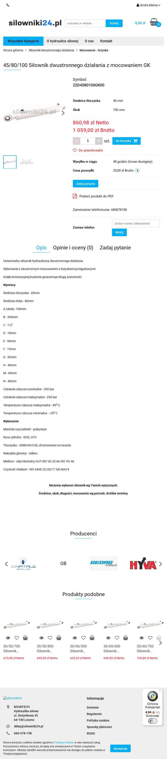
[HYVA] (144, 563)
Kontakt (106, 41)
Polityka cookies (98, 720)
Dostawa (93, 707)
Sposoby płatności (99, 727)
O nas (89, 41)
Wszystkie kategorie (23, 41)
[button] (95, 698)
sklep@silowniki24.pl (28, 726)
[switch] (152, 720)
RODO (91, 733)
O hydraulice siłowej (62, 41)
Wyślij (119, 232)
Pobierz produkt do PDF (96, 196)
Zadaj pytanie (85, 183)
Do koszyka (124, 141)
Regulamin (94, 714)
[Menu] (160, 691)
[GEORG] (104, 563)
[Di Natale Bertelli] (23, 563)
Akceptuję (120, 748)
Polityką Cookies (64, 742)
